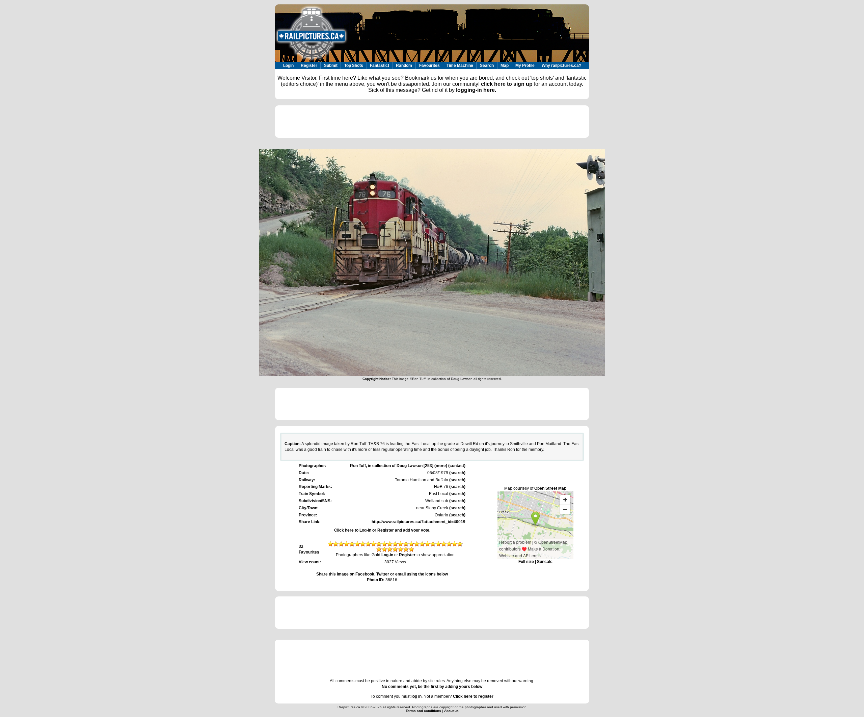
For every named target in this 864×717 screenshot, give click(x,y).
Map (505, 65)
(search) (456, 472)
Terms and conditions (424, 711)
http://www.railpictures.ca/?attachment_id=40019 (418, 521)
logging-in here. (476, 90)
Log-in (387, 555)
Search (487, 65)
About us (451, 711)
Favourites (429, 65)
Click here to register (473, 696)
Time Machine (460, 65)
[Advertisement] (432, 121)
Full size (526, 561)
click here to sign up (507, 84)
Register (309, 65)
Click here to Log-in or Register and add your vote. (382, 530)
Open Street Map (550, 488)
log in (416, 696)
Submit (331, 65)
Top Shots (353, 65)
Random (404, 65)
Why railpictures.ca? (561, 65)
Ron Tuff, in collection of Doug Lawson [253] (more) (398, 465)
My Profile (525, 65)
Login (288, 65)
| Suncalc (543, 561)
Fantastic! (379, 65)
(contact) (456, 465)
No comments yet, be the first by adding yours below (432, 686)
